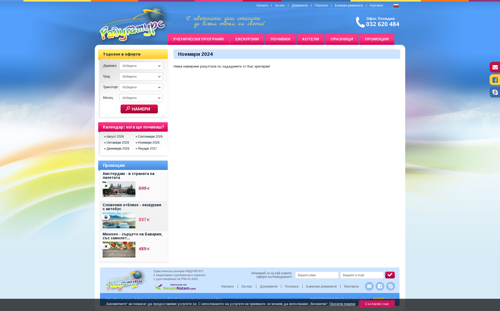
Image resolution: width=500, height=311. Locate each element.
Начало (262, 5)
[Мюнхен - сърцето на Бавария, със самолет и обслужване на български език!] (106, 249)
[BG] (396, 6)
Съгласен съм (377, 304)
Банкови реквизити (349, 5)
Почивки (280, 39)
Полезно (321, 5)
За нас (280, 5)
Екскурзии (247, 39)
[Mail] (495, 71)
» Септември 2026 (149, 136)
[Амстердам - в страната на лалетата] (106, 189)
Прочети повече (342, 304)
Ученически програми (198, 39)
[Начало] (131, 39)
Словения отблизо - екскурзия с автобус (132, 207)
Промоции (377, 39)
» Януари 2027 (146, 148)
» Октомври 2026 (116, 142)
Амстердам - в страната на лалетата (128, 176)
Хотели (310, 39)
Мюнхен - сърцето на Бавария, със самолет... (132, 236)
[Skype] (495, 96)
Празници (342, 39)
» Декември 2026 (116, 148)
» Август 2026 (114, 136)
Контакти (376, 5)
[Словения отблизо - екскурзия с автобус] (106, 220)
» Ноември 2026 (147, 142)
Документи (300, 5)
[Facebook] (495, 84)
